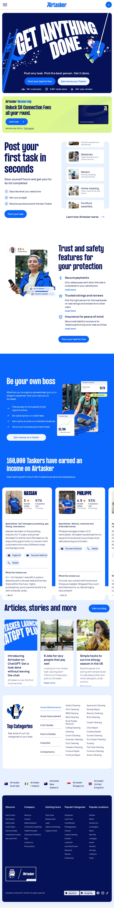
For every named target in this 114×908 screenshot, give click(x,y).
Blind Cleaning (72, 717)
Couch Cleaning (73, 735)
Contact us (28, 842)
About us (27, 815)
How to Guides (48, 734)
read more (70, 289)
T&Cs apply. (29, 128)
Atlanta (92, 815)
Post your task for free (74, 339)
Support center (51, 831)
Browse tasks (50, 819)
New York (92, 834)
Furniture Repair (73, 755)
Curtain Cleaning (94, 735)
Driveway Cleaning (74, 739)
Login (47, 823)
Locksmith (69, 842)
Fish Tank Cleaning (95, 747)
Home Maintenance (50, 707)
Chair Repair (92, 727)
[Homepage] (57, 4)
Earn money (10, 819)
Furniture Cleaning (95, 751)
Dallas (91, 819)
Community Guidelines (33, 827)
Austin (91, 842)
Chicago (92, 850)
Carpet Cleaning (94, 722)
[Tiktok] (107, 893)
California (93, 854)
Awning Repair (93, 709)
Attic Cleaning (72, 709)
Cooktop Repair (94, 731)
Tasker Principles (30, 831)
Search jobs (10, 823)
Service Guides (11, 831)
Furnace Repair (73, 751)
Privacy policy (29, 846)
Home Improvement (50, 716)
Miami (91, 831)
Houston (92, 846)
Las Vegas (93, 838)
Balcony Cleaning (95, 713)
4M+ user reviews (83, 89)
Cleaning (70, 731)
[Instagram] (102, 893)
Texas (91, 858)
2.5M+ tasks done (58, 89)
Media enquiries (30, 823)
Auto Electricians (71, 846)
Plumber (68, 838)
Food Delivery (70, 823)
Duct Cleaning (72, 743)
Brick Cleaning (93, 717)
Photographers (70, 827)
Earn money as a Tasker (73, 81)
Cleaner (68, 831)
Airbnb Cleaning (73, 705)
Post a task (49, 815)
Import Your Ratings (52, 827)
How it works (10, 815)
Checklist (45, 742)
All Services (69, 858)
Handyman (69, 815)
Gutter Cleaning (94, 755)
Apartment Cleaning (96, 705)
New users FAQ (11, 838)
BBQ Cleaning (72, 713)
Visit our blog (99, 608)
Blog (26, 838)
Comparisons (47, 751)
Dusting (90, 743)
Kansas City (93, 823)
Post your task (15, 214)
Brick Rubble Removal (71, 722)
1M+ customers (34, 89)
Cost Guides (46, 725)
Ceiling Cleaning (73, 727)
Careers (27, 819)
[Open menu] (5, 5)
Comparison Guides (13, 834)
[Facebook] (98, 893)
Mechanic (68, 850)
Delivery (68, 854)
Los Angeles (93, 827)
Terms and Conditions (32, 834)
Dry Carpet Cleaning (96, 739)
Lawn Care (69, 819)
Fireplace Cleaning (74, 747)
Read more (49, 682)
